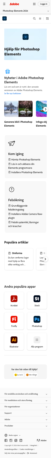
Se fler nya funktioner (12, 93)
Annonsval (33, 453)
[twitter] (15, 440)
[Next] (45, 109)
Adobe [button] (7, 419)
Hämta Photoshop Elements (25, 159)
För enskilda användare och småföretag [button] (21, 394)
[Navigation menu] (4, 4)
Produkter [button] (9, 426)
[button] (34, 4)
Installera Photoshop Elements (27, 172)
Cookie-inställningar (27, 449)
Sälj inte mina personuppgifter (15, 453)
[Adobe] (14, 4)
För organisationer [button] (12, 406)
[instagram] (10, 440)
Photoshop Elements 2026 (15, 10)
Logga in (43, 4)
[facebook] (6, 440)
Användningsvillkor (11, 449)
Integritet (33, 445)
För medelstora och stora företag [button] (18, 400)
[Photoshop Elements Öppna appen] (47, 18)
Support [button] (8, 413)
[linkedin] (20, 440)
